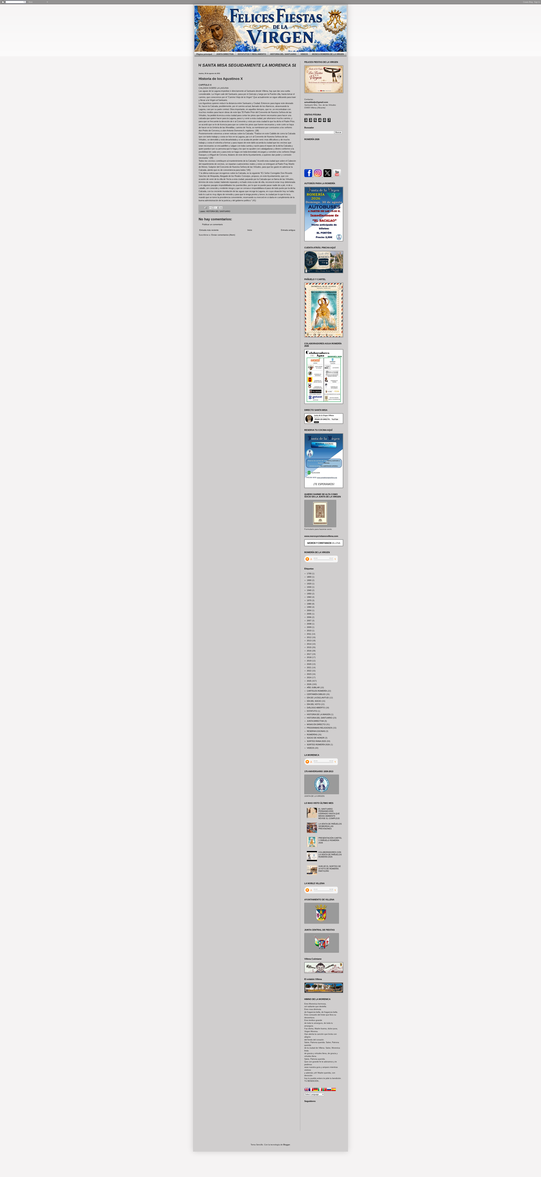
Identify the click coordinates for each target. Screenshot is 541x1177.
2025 (309, 681)
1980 (309, 604)
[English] (306, 1089)
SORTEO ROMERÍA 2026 (318, 744)
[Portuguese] (324, 1089)
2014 (309, 644)
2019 (309, 661)
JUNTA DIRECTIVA (225, 54)
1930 (309, 587)
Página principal (204, 54)
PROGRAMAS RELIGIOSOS (319, 728)
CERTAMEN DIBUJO (316, 694)
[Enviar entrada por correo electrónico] (205, 208)
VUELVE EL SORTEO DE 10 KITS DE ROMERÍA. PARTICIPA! (329, 868)
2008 (309, 624)
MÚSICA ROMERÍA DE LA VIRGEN (328, 54)
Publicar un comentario (212, 224)
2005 (309, 614)
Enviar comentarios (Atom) (223, 235)
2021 (309, 667)
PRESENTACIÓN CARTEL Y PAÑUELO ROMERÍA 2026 (330, 840)
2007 (309, 620)
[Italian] (320, 1089)
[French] (311, 1089)
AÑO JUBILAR (313, 687)
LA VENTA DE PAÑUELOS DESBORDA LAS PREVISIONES (330, 826)
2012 (309, 637)
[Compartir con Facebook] (218, 207)
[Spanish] (333, 1089)
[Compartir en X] (215, 207)
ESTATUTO (312, 711)
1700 (309, 573)
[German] (315, 1089)
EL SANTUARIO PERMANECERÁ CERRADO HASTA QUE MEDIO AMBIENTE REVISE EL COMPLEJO (329, 813)
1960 (309, 597)
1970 (309, 600)
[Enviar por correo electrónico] (210, 207)
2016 (309, 651)
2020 (309, 664)
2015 (309, 647)
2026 (309, 684)
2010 (309, 630)
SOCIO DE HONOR (315, 738)
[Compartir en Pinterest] (221, 207)
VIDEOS (304, 54)
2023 (309, 674)
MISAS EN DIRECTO (316, 724)
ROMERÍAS (312, 734)
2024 (309, 677)
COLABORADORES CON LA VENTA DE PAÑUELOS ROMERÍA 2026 (330, 854)
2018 (309, 657)
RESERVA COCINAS (316, 731)
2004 (309, 610)
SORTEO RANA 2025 (316, 741)
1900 (309, 580)
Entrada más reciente (209, 230)
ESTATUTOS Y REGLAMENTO (252, 54)
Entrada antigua (288, 230)
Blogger (286, 1144)
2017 (309, 654)
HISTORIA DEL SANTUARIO (283, 54)
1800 (309, 577)
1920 (309, 584)
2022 (309, 671)
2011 (309, 634)
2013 (309, 640)
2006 (309, 617)
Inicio (249, 230)
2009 (309, 627)
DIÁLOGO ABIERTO (316, 707)
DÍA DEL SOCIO (314, 701)
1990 (309, 607)
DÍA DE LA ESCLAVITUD (318, 697)
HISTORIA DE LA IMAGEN (318, 714)
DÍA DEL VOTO (313, 704)
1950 (309, 594)
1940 (309, 590)
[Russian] (329, 1089)
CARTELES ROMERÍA (317, 691)
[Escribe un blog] (213, 207)
